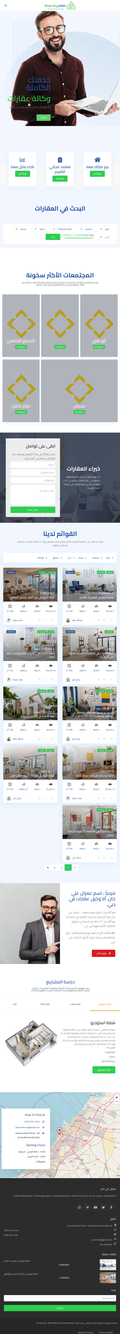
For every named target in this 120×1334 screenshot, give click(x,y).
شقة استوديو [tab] (105, 1004)
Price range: (88, 235)
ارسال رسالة (32, 510)
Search (60, 1308)
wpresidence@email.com (27, 1127)
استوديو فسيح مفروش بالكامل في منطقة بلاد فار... (93, 714)
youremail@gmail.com (101, 1240)
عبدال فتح (76, 679)
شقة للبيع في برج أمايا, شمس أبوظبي (32, 597)
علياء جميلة (18, 620)
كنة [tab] (15, 1004)
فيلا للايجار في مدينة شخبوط (37, 716)
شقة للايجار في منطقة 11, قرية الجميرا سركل (91, 833)
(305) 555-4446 (32, 1122)
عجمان (79, 406)
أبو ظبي (99, 341)
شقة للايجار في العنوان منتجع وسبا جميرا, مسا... (30, 655)
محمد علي (76, 858)
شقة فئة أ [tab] (45, 1004)
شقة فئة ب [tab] (75, 1004)
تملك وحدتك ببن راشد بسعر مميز (95, 775)
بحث (53, 237)
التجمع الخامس (21, 341)
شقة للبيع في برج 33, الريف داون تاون (32, 775)
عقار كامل (21, 406)
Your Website (106, 1244)
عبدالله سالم (77, 620)
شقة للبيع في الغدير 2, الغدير (97, 597)
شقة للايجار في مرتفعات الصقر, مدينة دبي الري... (91, 655)
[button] (44, 117)
